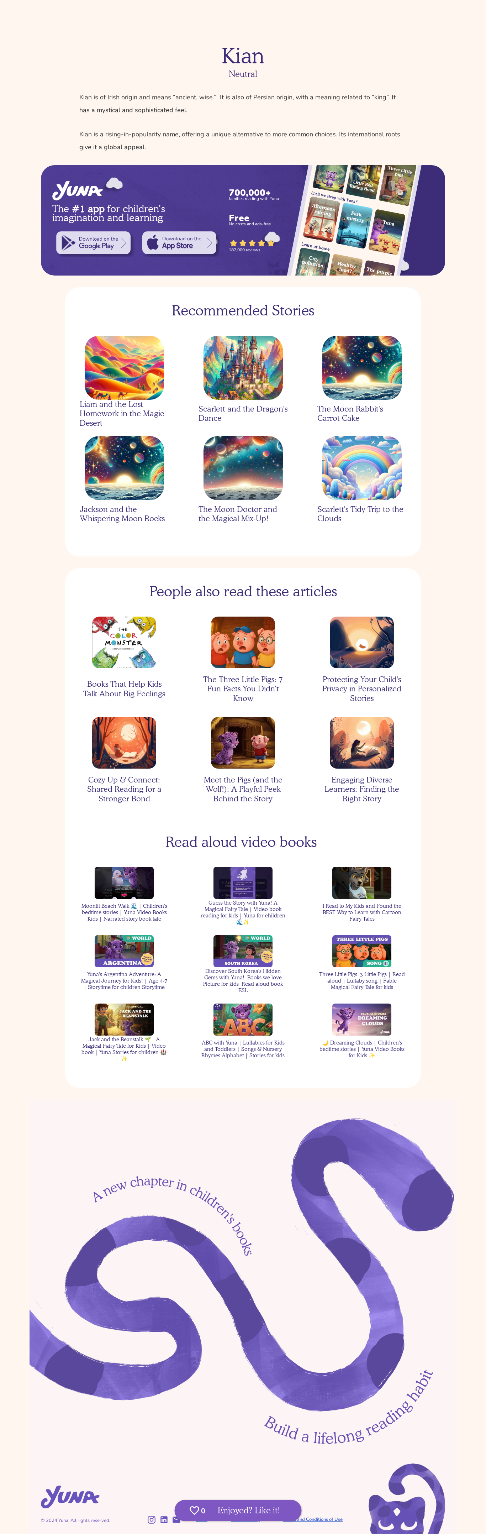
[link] (93, 242)
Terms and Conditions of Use (313, 1519)
